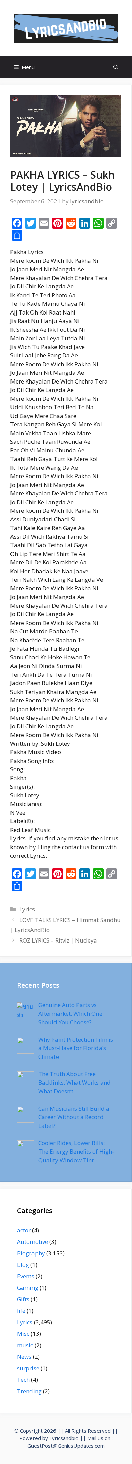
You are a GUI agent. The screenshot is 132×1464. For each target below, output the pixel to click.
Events (25, 1276)
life (21, 1311)
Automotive (32, 1242)
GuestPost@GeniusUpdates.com (66, 1445)
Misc (23, 1334)
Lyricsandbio (64, 1438)
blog (23, 1265)
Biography (31, 1253)
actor (24, 1230)
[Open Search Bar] (116, 67)
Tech (23, 1380)
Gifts (23, 1299)
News (24, 1357)
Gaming (27, 1288)
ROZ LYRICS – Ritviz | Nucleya (58, 940)
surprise (28, 1368)
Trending (29, 1391)
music (25, 1345)
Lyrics (27, 909)
